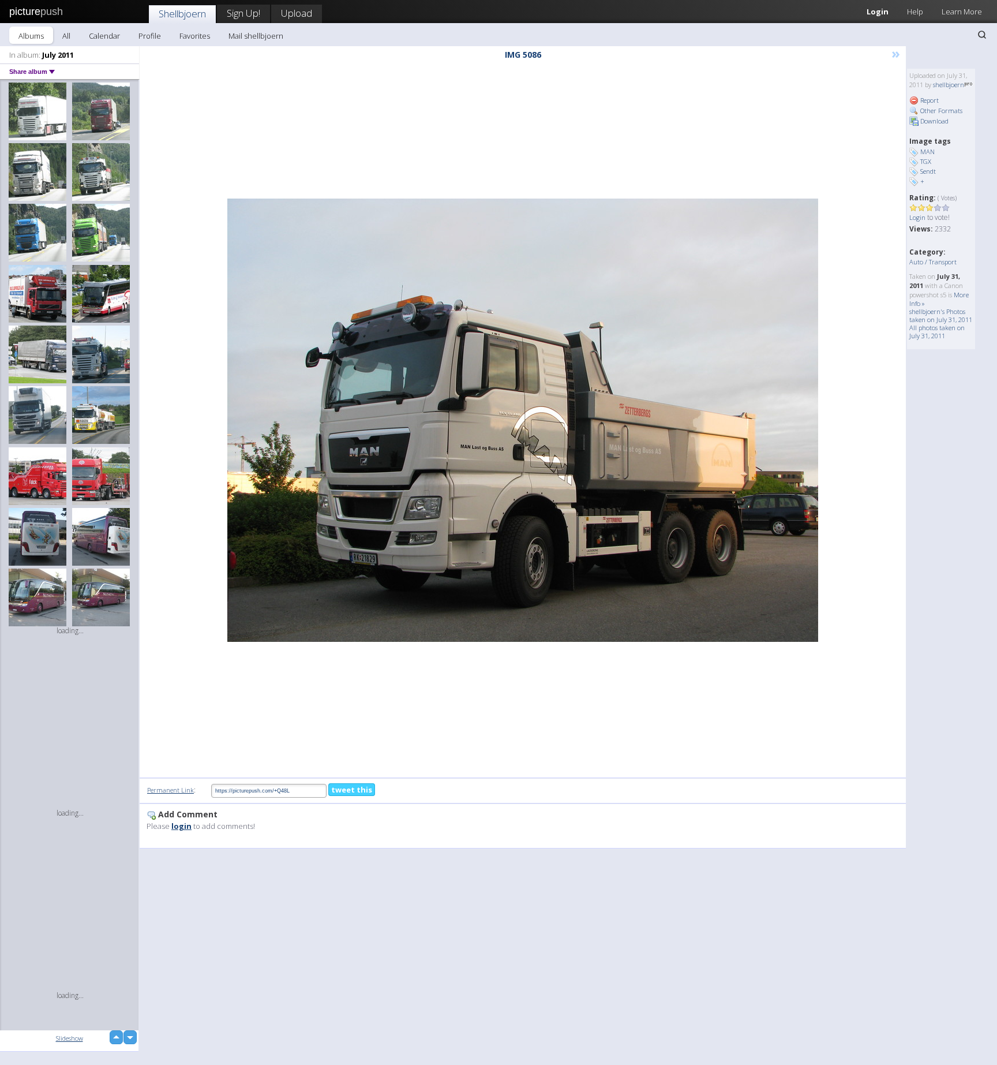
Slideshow (69, 1038)
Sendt (928, 171)
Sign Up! (243, 13)
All (66, 36)
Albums (31, 36)
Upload (296, 13)
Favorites (194, 36)
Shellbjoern (182, 13)
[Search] (982, 34)
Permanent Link (170, 790)
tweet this (351, 789)
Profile (149, 36)
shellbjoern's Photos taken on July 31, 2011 (940, 315)
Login (878, 11)
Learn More (962, 11)
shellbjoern (948, 84)
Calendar (104, 36)
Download (934, 121)
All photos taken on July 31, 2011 (937, 331)
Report (929, 100)
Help (915, 11)
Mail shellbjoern (255, 36)
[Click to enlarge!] (522, 420)
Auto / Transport (933, 261)
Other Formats (940, 110)
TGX (925, 161)
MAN (927, 151)
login (181, 826)
